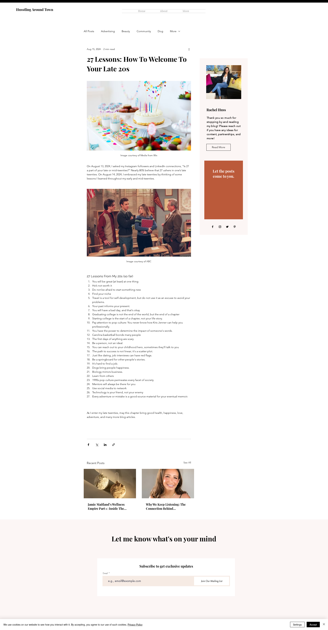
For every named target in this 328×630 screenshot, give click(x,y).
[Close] (324, 624)
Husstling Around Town (34, 9)
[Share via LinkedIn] (105, 444)
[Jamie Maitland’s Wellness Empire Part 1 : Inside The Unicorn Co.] (110, 483)
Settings (297, 624)
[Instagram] (220, 226)
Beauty (126, 31)
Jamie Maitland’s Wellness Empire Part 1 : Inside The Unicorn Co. (106, 506)
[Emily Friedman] (168, 483)
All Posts (89, 31)
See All (187, 462)
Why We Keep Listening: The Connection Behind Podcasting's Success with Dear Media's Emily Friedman (168, 506)
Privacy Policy (135, 624)
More (173, 31)
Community (144, 31)
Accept (313, 624)
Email (105, 573)
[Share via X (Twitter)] (96, 444)
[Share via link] (113, 444)
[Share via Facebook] (88, 444)
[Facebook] (212, 226)
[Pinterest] (234, 226)
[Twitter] (227, 226)
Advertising (108, 31)
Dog (160, 31)
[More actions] (189, 49)
